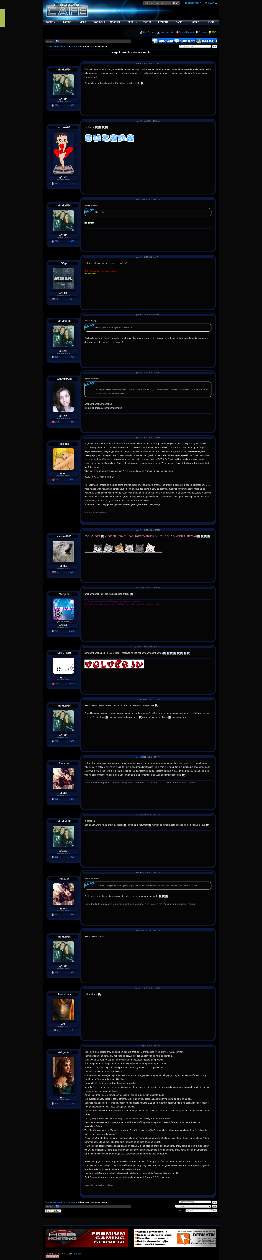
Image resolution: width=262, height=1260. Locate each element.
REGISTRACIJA (193, 3)
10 (141, 647)
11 (142, 699)
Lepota (74, 46)
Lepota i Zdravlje (61, 46)
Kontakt (77, 1254)
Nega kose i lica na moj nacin (93, 46)
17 (142, 1046)
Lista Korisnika (167, 32)
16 (141, 988)
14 (142, 873)
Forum (48, 46)
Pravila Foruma (186, 32)
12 (142, 757)
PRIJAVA (209, 3)
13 (142, 815)
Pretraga (203, 32)
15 (142, 930)
